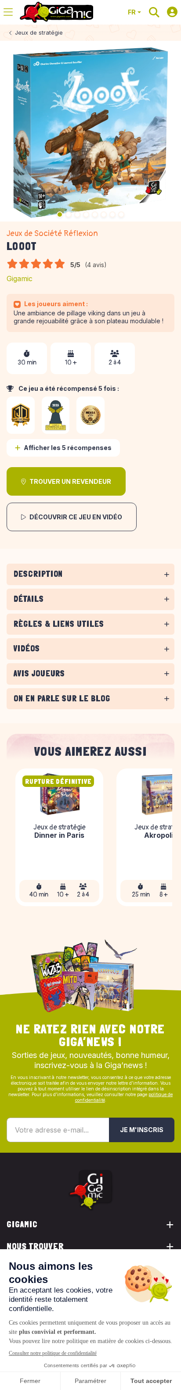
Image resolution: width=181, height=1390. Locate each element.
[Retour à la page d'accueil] (56, 12)
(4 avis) (96, 264)
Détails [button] (29, 599)
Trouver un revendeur (70, 481)
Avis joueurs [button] (39, 673)
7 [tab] (112, 214)
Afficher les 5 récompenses (68, 447)
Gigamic (20, 278)
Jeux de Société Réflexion (52, 234)
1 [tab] (60, 214)
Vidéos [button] (27, 648)
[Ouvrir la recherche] (154, 12)
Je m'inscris (141, 1129)
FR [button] (132, 12)
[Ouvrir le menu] (8, 12)
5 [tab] (95, 214)
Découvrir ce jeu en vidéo (75, 517)
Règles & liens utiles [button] (59, 624)
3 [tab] (77, 214)
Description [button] (38, 574)
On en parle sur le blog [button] (62, 698)
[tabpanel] (90, 587)
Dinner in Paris (59, 836)
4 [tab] (86, 214)
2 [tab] (68, 214)
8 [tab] (121, 214)
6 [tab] (104, 214)
